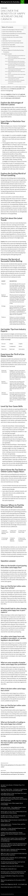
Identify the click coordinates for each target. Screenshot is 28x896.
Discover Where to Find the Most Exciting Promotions (13, 51)
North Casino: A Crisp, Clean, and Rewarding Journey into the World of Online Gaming (14, 812)
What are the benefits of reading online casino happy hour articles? (16, 78)
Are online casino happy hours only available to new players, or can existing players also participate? (16, 66)
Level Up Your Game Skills (9, 44)
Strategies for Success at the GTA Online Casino (12, 866)
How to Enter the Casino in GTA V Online (11, 887)
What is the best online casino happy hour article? (16, 72)
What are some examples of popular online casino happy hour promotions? (16, 69)
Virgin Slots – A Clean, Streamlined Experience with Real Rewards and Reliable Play (13, 829)
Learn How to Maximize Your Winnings (12, 31)
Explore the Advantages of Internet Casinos (13, 29)
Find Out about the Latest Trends (10, 35)
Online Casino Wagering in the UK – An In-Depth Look (14, 884)
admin (14, 22)
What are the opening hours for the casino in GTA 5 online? (13, 765)
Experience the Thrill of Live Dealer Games (13, 42)
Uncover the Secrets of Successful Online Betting (12, 38)
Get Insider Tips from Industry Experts (12, 40)
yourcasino (4, 8)
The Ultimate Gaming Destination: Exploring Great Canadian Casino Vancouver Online (13, 862)
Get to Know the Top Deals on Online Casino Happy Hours (13, 47)
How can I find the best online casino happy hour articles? (17, 59)
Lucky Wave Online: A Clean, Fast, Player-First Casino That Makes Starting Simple (14, 794)
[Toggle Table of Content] (24, 27)
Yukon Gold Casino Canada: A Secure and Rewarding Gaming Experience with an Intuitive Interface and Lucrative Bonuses (13, 839)
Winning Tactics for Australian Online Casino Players (11, 2)
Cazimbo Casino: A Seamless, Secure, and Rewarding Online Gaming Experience (13, 858)
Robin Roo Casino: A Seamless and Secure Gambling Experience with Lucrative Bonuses (13, 850)
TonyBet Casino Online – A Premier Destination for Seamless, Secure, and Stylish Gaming (13, 816)
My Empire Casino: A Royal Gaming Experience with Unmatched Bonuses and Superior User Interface (13, 772)
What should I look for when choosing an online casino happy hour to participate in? (16, 62)
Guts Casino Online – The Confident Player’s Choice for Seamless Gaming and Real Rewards (13, 808)
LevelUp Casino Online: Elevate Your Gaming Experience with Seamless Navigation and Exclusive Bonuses (13, 834)
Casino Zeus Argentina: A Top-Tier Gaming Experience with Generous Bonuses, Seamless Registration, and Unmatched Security (14, 845)
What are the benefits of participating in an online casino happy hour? (16, 56)
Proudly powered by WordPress (7, 894)
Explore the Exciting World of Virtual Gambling (14, 33)
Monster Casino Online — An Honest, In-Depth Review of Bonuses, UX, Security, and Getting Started (14, 790)
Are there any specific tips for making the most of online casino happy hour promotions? (16, 82)
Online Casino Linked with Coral (8, 869)
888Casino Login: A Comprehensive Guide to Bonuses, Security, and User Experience (14, 854)
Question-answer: (7, 54)
